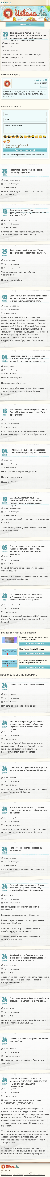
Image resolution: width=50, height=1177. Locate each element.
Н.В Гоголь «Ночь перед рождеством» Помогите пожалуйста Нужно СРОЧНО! (28, 451)
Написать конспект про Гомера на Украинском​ (26, 849)
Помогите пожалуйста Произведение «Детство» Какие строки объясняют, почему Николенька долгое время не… (28, 358)
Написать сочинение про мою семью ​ (27, 684)
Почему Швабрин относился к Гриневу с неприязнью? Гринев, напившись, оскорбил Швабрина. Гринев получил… (28, 887)
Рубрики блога (25, 24)
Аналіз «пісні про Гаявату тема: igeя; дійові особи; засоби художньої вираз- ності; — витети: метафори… (28, 958)
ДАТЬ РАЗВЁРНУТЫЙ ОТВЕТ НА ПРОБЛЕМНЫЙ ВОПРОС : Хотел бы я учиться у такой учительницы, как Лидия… (27, 502)
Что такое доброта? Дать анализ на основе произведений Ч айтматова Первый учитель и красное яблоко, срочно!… (27, 725)
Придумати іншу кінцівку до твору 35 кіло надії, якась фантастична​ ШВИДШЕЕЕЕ (29, 999)
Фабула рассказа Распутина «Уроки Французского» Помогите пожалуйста (28, 251)
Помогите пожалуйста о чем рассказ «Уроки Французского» (27, 171)
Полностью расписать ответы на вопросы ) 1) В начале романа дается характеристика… (29, 1082)
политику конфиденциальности (18, 156)
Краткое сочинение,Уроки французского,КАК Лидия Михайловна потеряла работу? (28, 212)
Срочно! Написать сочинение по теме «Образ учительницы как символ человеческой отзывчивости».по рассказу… (27, 550)
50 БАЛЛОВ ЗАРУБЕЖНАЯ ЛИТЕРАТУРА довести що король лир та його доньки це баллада (28, 810)
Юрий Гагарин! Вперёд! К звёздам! (32, 649)
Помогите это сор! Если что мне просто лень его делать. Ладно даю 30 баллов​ (28, 768)
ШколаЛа (6, 2)
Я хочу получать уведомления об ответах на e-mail (17, 146)
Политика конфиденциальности (12, 1175)
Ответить (43, 87)
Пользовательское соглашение (34, 1175)
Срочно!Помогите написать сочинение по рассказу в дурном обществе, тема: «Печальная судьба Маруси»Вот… (29, 298)
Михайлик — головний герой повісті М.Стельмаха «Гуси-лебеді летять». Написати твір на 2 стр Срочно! (26, 597)
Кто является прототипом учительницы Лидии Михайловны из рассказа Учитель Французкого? (29, 412)
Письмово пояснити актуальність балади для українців (29, 1039)
